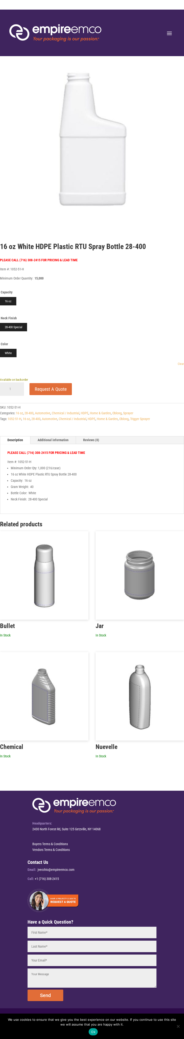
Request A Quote (51, 389)
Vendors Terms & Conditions (51, 850)
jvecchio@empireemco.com (56, 870)
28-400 (29, 413)
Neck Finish (9, 318)
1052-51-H (14, 419)
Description (15, 440)
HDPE (84, 413)
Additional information (53, 440)
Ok (93, 1032)
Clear (181, 364)
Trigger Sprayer (140, 419)
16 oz (19, 413)
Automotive (42, 413)
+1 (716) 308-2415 (47, 879)
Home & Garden (100, 413)
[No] (178, 1026)
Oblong (117, 413)
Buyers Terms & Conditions (50, 844)
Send (45, 995)
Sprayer (128, 413)
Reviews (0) (91, 440)
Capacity (6, 292)
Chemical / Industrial (65, 413)
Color (4, 344)
